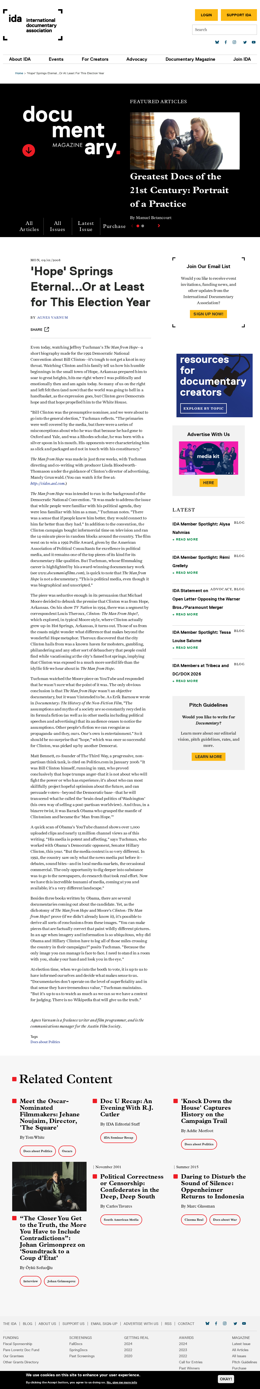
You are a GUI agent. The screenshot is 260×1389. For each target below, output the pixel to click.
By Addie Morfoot (197, 1130)
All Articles (29, 226)
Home (19, 73)
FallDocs (75, 1344)
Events (56, 59)
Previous (131, 225)
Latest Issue (86, 226)
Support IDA (239, 15)
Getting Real (136, 1337)
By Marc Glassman (198, 1206)
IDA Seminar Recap (118, 1137)
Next (159, 225)
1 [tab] (137, 225)
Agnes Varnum (52, 317)
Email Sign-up (104, 1323)
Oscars (67, 1151)
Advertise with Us (141, 1323)
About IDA (20, 59)
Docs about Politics (45, 1042)
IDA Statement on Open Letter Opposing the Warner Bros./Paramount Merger (206, 599)
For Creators (95, 59)
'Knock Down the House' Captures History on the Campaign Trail (207, 1111)
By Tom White (32, 1137)
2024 (128, 1344)
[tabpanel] (184, 168)
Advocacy (136, 59)
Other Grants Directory (21, 1362)
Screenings (80, 1337)
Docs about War (225, 1220)
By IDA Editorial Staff (120, 1124)
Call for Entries (190, 1362)
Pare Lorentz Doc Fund (21, 1350)
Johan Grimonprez (61, 1281)
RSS (168, 1323)
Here (208, 482)
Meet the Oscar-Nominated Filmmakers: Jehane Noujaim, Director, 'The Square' (50, 1114)
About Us (47, 1323)
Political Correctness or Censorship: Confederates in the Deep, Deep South (132, 1186)
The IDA (10, 1323)
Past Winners (189, 1368)
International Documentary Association (32, 24)
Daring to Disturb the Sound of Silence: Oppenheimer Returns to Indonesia (213, 1186)
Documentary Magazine (190, 59)
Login (206, 15)
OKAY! (226, 1379)
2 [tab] (142, 225)
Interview (30, 1281)
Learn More (208, 756)
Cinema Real (194, 1220)
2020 (128, 1356)
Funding (11, 1337)
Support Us (73, 1323)
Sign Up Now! (208, 314)
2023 (183, 1350)
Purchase (114, 226)
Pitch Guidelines (244, 1362)
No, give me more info (122, 1382)
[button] (28, 150)
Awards (186, 1337)
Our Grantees (13, 1356)
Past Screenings (81, 1356)
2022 (128, 1350)
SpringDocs (78, 1350)
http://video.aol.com (47, 483)
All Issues (57, 226)
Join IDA (242, 59)
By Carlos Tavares (116, 1206)
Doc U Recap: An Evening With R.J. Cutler (126, 1108)
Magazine (241, 1337)
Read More (187, 539)
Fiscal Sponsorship (17, 1344)
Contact (186, 1323)
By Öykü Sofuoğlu (36, 1267)
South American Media (121, 1220)
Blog (27, 1323)
